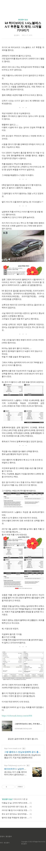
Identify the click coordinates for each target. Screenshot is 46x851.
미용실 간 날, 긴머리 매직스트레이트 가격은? (15, 803)
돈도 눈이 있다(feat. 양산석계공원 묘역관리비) (15, 814)
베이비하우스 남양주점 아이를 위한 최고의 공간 (15, 769)
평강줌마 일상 (23, 19)
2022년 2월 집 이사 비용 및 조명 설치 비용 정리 (15, 810)
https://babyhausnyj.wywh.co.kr (14, 765)
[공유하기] (9, 787)
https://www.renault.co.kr (12, 748)
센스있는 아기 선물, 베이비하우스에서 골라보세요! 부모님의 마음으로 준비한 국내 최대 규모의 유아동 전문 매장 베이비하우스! (15, 773)
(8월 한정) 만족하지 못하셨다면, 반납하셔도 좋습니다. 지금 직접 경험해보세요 (22, 756)
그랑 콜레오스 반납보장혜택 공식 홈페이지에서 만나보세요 (22, 752)
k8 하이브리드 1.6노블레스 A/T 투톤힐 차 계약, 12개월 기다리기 (23, 26)
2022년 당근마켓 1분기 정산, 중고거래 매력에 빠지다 (15, 807)
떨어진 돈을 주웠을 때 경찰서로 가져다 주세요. (15, 818)
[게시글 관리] (11, 787)
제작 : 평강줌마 (5, 843)
